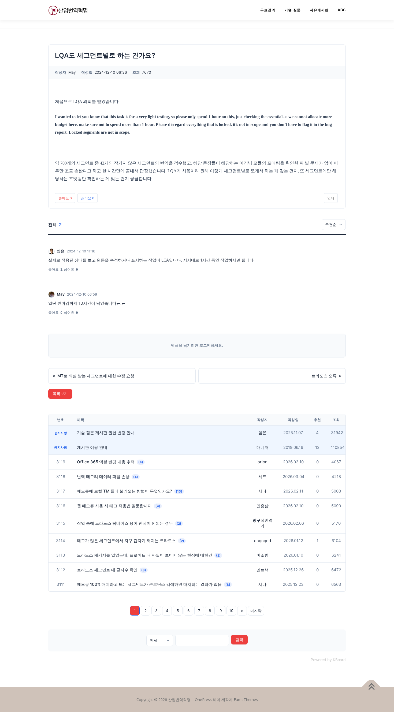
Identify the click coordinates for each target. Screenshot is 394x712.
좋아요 (65, 198)
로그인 (205, 345)
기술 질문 (292, 10)
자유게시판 (319, 10)
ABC (342, 10)
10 (231, 610)
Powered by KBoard (328, 659)
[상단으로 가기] (371, 686)
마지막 (256, 610)
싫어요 (87, 198)
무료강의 (267, 10)
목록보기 (60, 394)
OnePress (203, 699)
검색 (239, 639)
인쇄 (330, 198)
